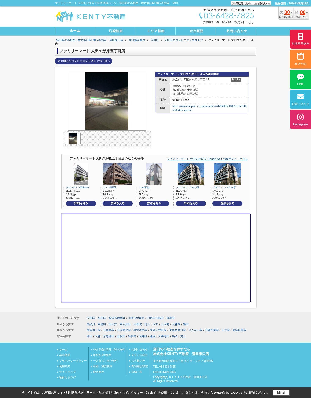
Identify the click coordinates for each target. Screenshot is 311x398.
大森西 (176, 324)
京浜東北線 (124, 330)
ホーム (63, 349)
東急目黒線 (239, 330)
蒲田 (186, 324)
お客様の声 (138, 360)
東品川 (91, 324)
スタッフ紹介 (139, 355)
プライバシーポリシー (73, 360)
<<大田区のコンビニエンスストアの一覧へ (83, 61)
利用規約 (64, 366)
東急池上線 (93, 330)
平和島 (132, 336)
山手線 (226, 330)
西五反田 (125, 324)
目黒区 (171, 318)
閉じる (281, 392)
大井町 (143, 336)
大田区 (91, 318)
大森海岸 (163, 336)
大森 (97, 336)
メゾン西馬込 (110, 187)
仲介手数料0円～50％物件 (109, 349)
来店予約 (300, 63)
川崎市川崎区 (155, 318)
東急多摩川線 (177, 330)
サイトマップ (67, 371)
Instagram (300, 124)
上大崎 (165, 324)
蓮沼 (153, 336)
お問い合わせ (139, 349)
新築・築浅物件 (102, 366)
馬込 (175, 336)
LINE (300, 84)
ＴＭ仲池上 (145, 187)
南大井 (113, 324)
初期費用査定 (300, 43)
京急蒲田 (108, 336)
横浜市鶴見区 (117, 318)
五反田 (121, 336)
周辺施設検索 (139, 366)
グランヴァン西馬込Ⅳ (77, 187)
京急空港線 (212, 330)
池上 (147, 324)
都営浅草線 (140, 330)
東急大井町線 (158, 330)
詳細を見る (81, 203)
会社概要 (64, 355)
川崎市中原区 (136, 318)
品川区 (102, 318)
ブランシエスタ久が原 (187, 187)
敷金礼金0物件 (102, 355)
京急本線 (108, 330)
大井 (155, 324)
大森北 (137, 324)
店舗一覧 (136, 371)
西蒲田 (102, 324)
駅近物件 (98, 371)
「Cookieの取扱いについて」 (226, 392)
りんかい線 (195, 330)
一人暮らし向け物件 (105, 360)
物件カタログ (67, 377)
